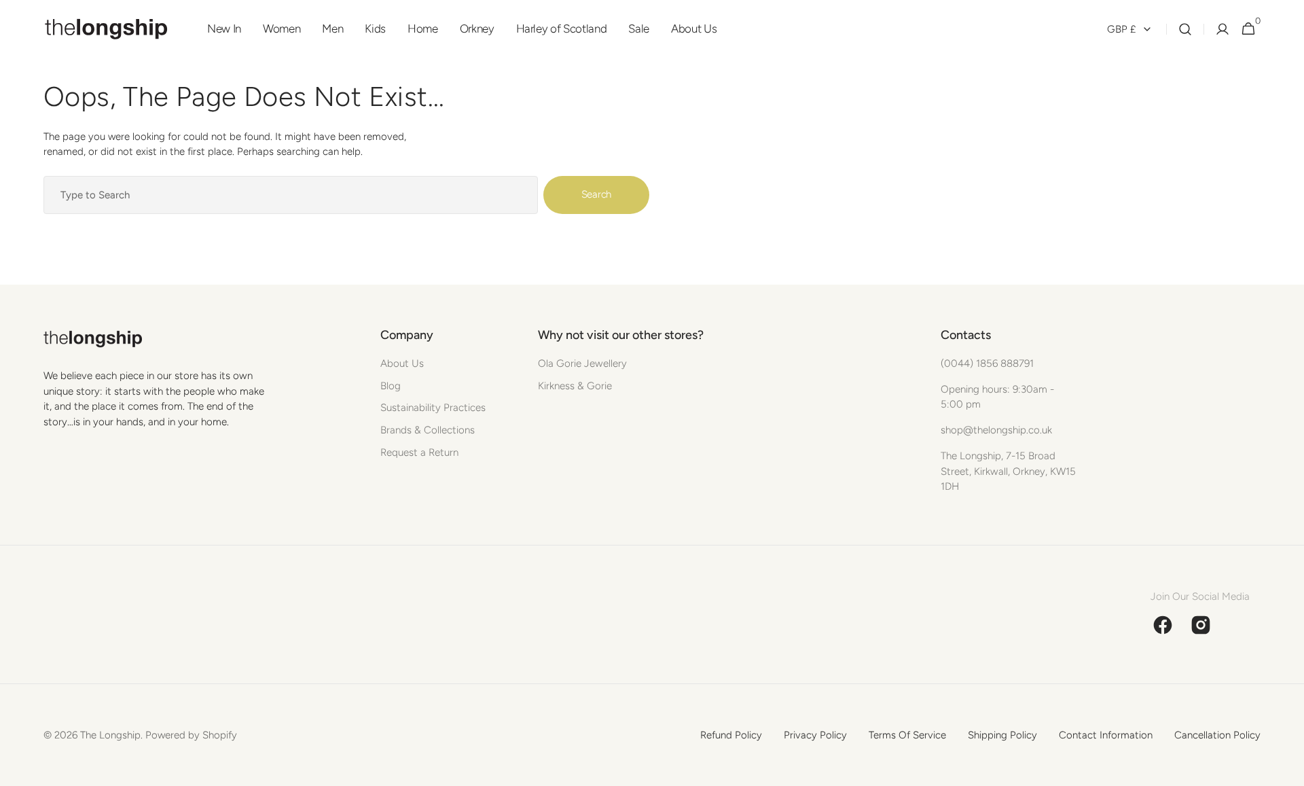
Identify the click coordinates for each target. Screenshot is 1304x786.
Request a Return (419, 452)
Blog (390, 386)
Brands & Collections (427, 430)
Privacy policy (815, 735)
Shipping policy (1002, 735)
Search (596, 194)
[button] (1185, 29)
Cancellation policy (1217, 735)
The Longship (110, 735)
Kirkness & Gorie (575, 386)
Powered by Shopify (191, 735)
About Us (402, 363)
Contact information (1106, 735)
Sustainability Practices (433, 407)
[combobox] (290, 195)
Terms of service (907, 735)
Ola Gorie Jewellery (582, 363)
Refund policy (731, 735)
